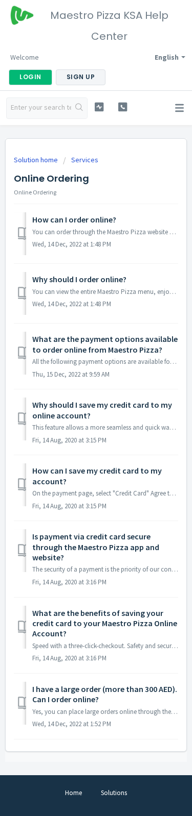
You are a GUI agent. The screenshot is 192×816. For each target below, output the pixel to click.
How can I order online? (74, 219)
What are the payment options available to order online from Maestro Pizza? (105, 344)
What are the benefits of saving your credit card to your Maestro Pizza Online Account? (104, 623)
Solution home (36, 159)
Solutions (114, 792)
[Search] (79, 108)
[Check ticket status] (99, 107)
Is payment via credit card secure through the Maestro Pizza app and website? (95, 546)
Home (73, 792)
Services (84, 159)
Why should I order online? (79, 279)
